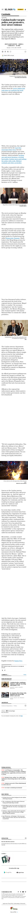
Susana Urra (18, 661)
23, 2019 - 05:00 (16, 47)
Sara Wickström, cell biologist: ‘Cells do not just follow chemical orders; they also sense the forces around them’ (14, 817)
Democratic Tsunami (13, 238)
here (22, 715)
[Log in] (25, 9)
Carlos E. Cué (16, 697)
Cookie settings (17, 903)
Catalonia (5, 14)
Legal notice (5, 903)
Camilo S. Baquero (19, 687)
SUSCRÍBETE (20, 9)
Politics (15, 705)
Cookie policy (22, 903)
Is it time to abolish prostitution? (13, 787)
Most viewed (4, 794)
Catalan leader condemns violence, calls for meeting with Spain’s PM (18, 684)
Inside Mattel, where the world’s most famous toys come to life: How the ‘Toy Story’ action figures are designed (14, 807)
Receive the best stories (7, 841)
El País (18, 45)
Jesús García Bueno (11, 44)
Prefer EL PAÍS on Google (9, 55)
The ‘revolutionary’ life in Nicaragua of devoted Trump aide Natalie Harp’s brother (13, 802)
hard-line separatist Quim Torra (11, 149)
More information (4, 712)
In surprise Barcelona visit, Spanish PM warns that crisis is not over (18, 694)
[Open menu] (2, 9)
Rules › (25, 674)
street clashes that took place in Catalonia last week (13, 89)
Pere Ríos (12, 687)
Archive (3, 853)
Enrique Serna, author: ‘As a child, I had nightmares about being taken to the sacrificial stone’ (13, 779)
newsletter (4, 838)
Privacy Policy (10, 903)
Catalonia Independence (6, 705)
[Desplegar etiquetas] (25, 706)
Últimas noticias (6, 767)
